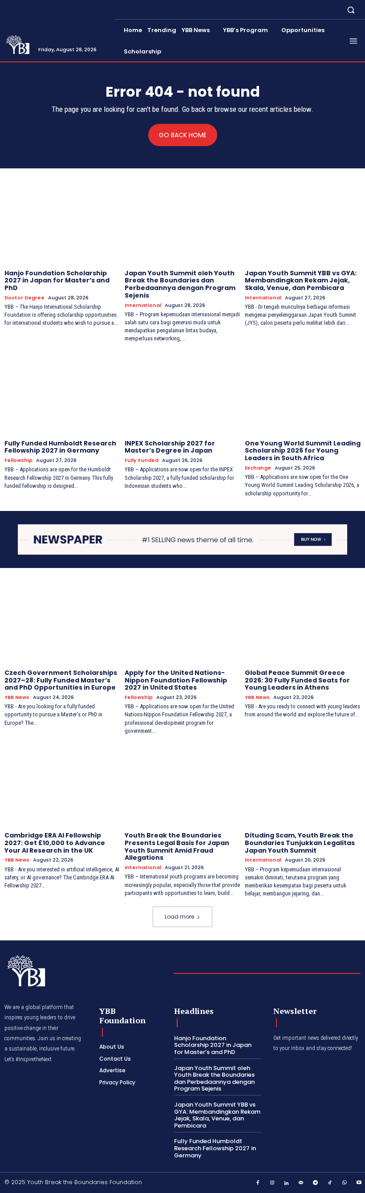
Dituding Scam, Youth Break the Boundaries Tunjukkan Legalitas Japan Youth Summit (300, 843)
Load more (179, 916)
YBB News (16, 697)
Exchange (258, 468)
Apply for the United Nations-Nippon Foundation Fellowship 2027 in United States (176, 680)
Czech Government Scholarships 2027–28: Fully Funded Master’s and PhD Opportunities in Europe (60, 680)
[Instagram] (272, 1183)
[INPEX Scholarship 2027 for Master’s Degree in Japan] (182, 392)
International (143, 305)
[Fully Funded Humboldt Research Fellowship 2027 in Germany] (62, 392)
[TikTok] (330, 1183)
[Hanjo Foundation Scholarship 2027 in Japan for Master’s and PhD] (62, 222)
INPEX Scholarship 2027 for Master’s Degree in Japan (170, 447)
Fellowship (18, 460)
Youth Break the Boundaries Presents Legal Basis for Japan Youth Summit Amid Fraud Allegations (177, 846)
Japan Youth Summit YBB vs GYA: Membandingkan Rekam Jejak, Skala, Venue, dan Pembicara (301, 281)
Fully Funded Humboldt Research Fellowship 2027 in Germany (60, 447)
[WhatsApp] (344, 1183)
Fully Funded (141, 460)
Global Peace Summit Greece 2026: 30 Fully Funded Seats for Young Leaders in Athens (297, 680)
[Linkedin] (286, 1183)
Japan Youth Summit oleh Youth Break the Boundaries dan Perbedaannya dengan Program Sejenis (180, 284)
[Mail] (301, 1183)
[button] (351, 9)
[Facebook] (257, 1183)
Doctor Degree (24, 298)
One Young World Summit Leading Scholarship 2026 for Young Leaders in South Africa (303, 451)
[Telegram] (315, 1183)
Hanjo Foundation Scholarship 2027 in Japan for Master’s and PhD (57, 281)
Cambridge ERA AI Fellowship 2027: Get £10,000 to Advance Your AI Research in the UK (54, 843)
